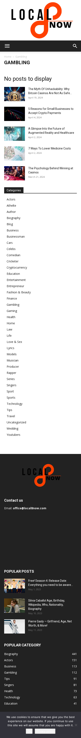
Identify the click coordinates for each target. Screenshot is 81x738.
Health (11, 317)
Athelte (11, 205)
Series (11, 379)
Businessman (16, 236)
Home (7, 56)
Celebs (11, 249)
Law (9, 329)
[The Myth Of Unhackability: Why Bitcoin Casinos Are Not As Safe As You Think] (14, 94)
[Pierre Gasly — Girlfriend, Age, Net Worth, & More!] (14, 626)
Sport (10, 391)
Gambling (13, 305)
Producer (13, 366)
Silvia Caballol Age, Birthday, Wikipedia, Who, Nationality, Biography (46, 604)
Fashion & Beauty (19, 292)
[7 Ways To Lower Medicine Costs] (14, 153)
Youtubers (13, 435)
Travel (11, 416)
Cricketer (12, 261)
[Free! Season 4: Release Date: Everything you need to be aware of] (14, 586)
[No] (76, 725)
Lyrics (10, 348)
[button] (7, 46)
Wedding (12, 428)
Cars (10, 243)
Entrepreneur (15, 286)
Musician (12, 360)
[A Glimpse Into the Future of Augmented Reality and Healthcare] (14, 134)
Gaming (12, 311)
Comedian (13, 255)
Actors (11, 199)
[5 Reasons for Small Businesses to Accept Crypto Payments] (14, 114)
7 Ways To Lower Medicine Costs (49, 148)
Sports (11, 397)
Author (11, 212)
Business (13, 230)
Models (12, 354)
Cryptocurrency (17, 267)
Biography (13, 218)
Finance (12, 298)
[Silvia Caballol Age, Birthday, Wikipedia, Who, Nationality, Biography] (14, 605)
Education (13, 274)
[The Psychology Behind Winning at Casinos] (14, 173)
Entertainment (16, 280)
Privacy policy (45, 731)
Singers (11, 385)
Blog (10, 224)
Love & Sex (14, 342)
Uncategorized (16, 422)
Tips (9, 410)
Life (9, 336)
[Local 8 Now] (40, 20)
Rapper (11, 373)
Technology (14, 404)
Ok (29, 731)
